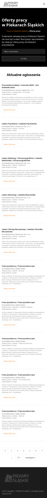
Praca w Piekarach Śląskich (17, 31)
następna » (31, 457)
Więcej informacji (9, 110)
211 (18, 457)
